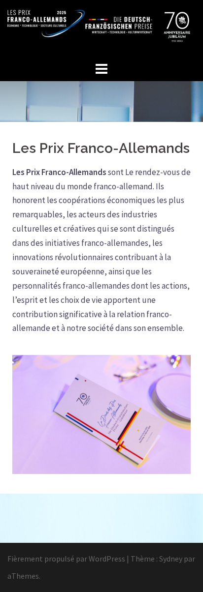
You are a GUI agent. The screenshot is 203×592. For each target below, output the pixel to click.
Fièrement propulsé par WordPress (66, 558)
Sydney (170, 558)
